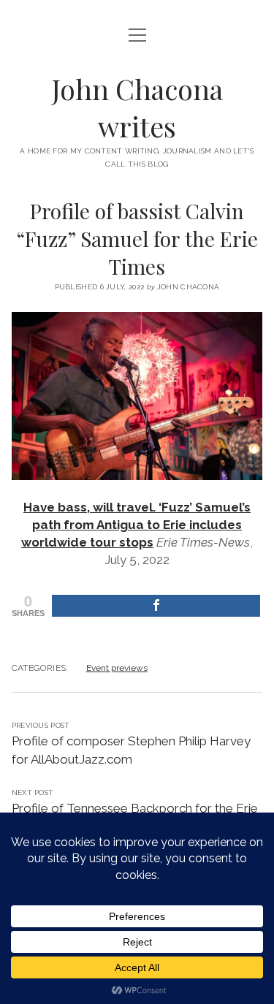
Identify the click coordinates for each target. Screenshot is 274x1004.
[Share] (156, 606)
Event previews (117, 668)
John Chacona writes (137, 107)
